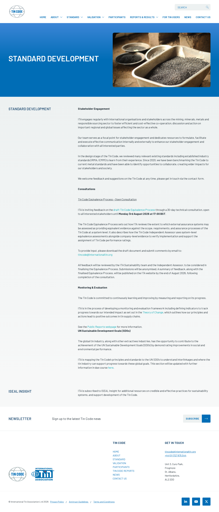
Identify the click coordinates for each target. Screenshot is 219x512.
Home (43, 17)
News (187, 17)
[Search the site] (207, 7)
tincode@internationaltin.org (95, 254)
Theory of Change (153, 312)
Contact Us (203, 17)
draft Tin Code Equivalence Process (134, 209)
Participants (117, 17)
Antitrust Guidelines (79, 501)
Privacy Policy (57, 501)
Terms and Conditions (104, 501)
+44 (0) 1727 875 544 (175, 455)
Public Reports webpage (101, 326)
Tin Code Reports (123, 470)
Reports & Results (142, 17)
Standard (73, 17)
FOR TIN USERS (171, 17)
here (111, 367)
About (55, 17)
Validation (94, 17)
